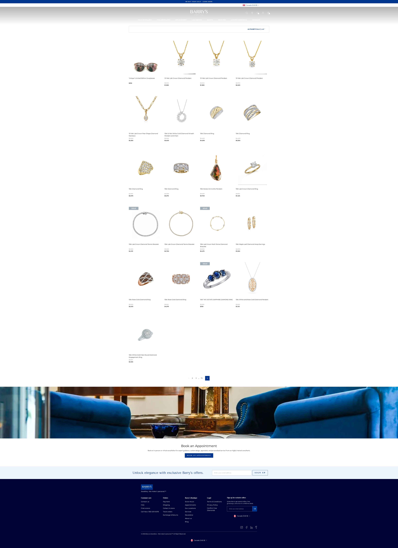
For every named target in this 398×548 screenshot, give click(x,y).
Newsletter (189, 515)
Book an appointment (199, 455)
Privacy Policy (212, 505)
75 (202, 378)
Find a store (145, 508)
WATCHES (222, 20)
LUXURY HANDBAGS (239, 20)
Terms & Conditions (214, 502)
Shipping (166, 505)
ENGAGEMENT (181, 20)
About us (188, 518)
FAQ (142, 505)
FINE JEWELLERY (163, 20)
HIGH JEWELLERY (145, 20)
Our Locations (190, 508)
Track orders (167, 512)
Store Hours (189, 502)
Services (188, 512)
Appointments (190, 505)
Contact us (145, 502)
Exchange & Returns (170, 515)
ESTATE (210, 20)
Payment (166, 502)
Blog (187, 522)
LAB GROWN (197, 20)
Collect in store (169, 508)
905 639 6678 (154, 512)
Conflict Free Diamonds (212, 509)
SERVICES (256, 20)
